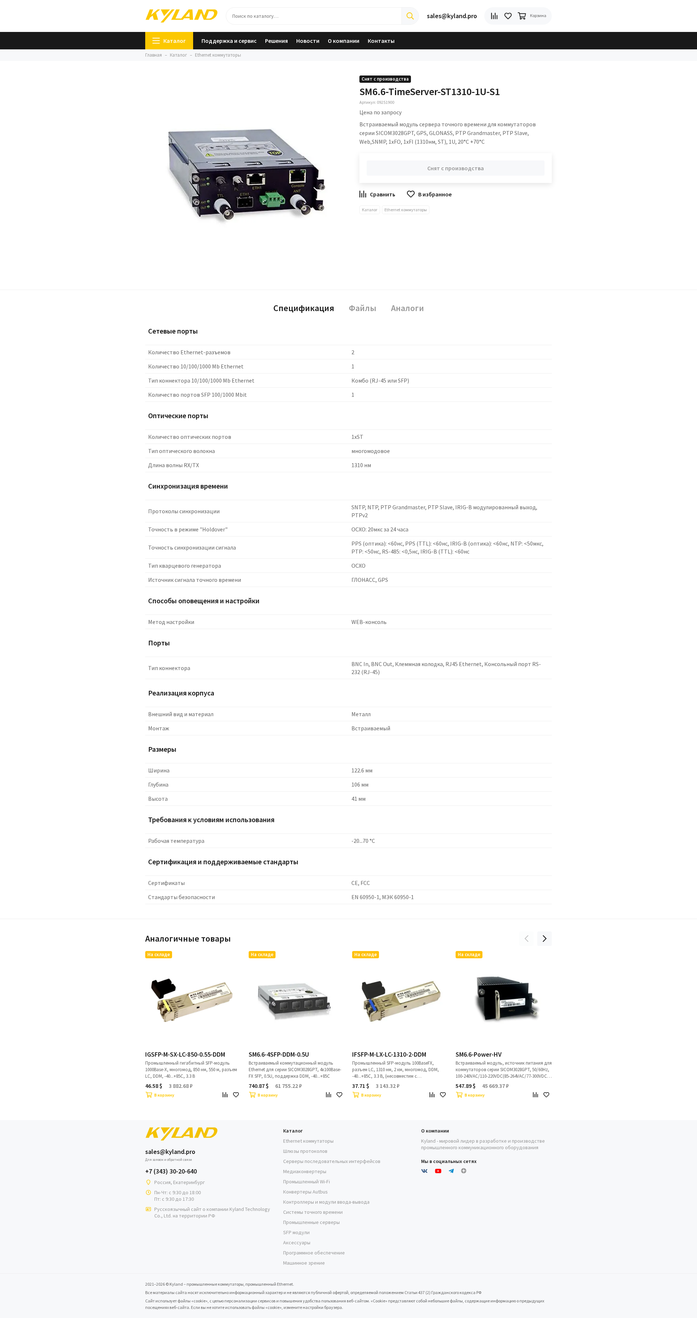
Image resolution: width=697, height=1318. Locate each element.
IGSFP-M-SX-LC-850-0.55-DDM (185, 1054)
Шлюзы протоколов (305, 1151)
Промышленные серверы (311, 1222)
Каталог (174, 40)
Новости (307, 40)
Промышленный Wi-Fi (306, 1181)
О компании (343, 40)
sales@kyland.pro (452, 16)
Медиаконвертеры (304, 1171)
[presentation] (526, 938)
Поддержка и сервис (229, 40)
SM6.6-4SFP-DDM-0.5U (279, 1054)
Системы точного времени (313, 1212)
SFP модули (296, 1232)
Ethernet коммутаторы (405, 209)
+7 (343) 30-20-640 (171, 1171)
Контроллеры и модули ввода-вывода (326, 1202)
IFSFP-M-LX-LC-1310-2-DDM (389, 1054)
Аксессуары (296, 1242)
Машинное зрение (304, 1263)
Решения (276, 40)
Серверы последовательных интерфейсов (331, 1161)
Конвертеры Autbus (305, 1191)
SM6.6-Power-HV (479, 1054)
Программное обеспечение (314, 1252)
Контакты (381, 40)
